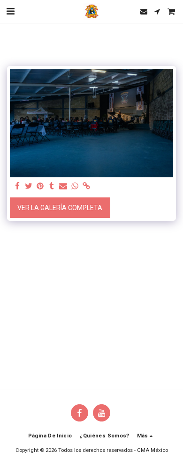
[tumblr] (52, 186)
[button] (10, 11)
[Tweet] (29, 186)
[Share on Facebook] (17, 186)
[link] (86, 186)
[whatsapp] (75, 186)
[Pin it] (40, 186)
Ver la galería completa (59, 207)
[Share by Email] (63, 186)
